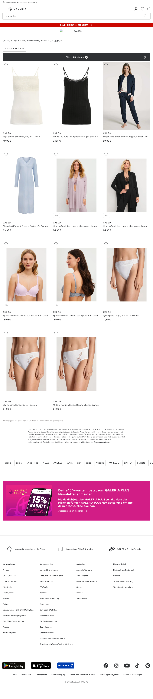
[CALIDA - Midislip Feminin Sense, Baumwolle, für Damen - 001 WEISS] (76, 364)
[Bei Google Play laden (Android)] (13, 665)
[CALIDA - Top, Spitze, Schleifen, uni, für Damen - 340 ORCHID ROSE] (26, 96)
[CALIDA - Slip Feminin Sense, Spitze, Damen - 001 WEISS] (26, 364)
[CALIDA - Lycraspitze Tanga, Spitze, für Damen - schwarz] (126, 275)
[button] (20, 2)
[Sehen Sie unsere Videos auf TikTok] (137, 666)
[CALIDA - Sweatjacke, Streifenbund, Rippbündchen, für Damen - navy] (126, 96)
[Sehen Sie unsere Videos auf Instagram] (116, 666)
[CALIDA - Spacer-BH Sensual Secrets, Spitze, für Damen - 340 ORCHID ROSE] (26, 275)
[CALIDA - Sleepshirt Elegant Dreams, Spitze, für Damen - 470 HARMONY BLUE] (26, 185)
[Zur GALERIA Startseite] (17, 9)
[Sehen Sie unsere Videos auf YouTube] (127, 666)
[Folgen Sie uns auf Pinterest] (148, 666)
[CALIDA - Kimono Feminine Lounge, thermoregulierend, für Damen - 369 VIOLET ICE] (76, 185)
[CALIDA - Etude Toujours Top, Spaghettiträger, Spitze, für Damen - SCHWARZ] (76, 96)
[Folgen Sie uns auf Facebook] (106, 666)
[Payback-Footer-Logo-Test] (66, 665)
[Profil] (136, 9)
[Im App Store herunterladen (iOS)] (41, 665)
